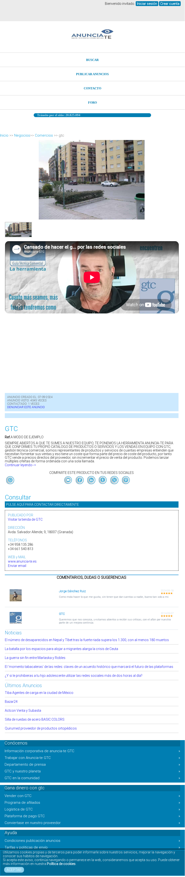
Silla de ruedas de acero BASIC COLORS (34, 719)
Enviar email (17, 566)
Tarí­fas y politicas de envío (92, 847)
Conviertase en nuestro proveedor (92, 823)
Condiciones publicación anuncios (92, 840)
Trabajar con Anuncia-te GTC (92, 758)
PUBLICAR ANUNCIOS (92, 74)
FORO (92, 102)
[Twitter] (115, 484)
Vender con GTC (92, 796)
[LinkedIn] (91, 484)
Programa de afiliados (92, 802)
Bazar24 (11, 702)
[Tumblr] (103, 484)
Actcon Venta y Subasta (23, 710)
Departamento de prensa (92, 764)
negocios (22, 135)
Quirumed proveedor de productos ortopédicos (41, 728)
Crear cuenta (169, 4)
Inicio (4, 135)
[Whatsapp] (10, 480)
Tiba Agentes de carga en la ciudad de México (39, 693)
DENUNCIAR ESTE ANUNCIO (26, 407)
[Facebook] (80, 484)
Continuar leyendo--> (20, 465)
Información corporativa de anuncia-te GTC (92, 751)
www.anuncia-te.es (22, 561)
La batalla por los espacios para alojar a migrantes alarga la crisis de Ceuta (61, 649)
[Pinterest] (126, 484)
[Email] (68, 484)
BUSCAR (92, 60)
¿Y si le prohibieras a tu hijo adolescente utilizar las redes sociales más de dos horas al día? (73, 676)
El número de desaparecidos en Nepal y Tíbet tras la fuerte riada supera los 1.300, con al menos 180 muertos (87, 640)
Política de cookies (61, 864)
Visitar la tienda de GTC (25, 519)
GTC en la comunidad (92, 778)
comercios (44, 135)
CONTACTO (92, 88)
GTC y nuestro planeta (92, 771)
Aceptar (14, 870)
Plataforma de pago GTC (92, 816)
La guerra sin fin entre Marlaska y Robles (35, 658)
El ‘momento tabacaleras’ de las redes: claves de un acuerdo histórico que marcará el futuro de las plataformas (89, 667)
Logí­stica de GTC (92, 809)
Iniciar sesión (147, 4)
